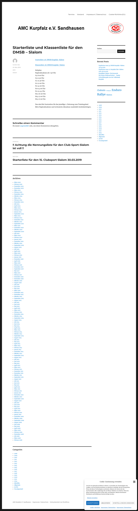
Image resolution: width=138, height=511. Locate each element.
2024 (15, 481)
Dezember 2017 (18, 267)
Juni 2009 (17, 424)
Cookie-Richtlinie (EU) (117, 14)
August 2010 (17, 401)
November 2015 (18, 294)
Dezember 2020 (19, 227)
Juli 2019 (16, 249)
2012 (15, 461)
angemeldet (24, 126)
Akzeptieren (92, 503)
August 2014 (17, 320)
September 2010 (19, 399)
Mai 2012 (17, 363)
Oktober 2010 (18, 397)
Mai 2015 (17, 306)
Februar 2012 (18, 369)
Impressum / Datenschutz (108, 507)
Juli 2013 (16, 340)
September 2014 (19, 318)
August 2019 (18, 247)
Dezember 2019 (18, 241)
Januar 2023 (17, 212)
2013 (15, 463)
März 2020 (17, 235)
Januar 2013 (17, 349)
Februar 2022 (18, 218)
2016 (15, 469)
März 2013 (17, 345)
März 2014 (17, 330)
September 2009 (19, 420)
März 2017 (17, 273)
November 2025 (19, 188)
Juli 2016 (16, 284)
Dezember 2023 (18, 202)
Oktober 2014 (18, 316)
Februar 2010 (18, 412)
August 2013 (17, 338)
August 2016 (18, 283)
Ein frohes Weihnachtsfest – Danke (109, 75)
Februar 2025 (18, 192)
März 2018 (17, 263)
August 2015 (17, 300)
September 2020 (19, 231)
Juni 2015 (17, 304)
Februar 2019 (18, 255)
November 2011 (18, 373)
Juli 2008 (16, 436)
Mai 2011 (16, 385)
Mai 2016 (17, 288)
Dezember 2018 (18, 259)
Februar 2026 (18, 184)
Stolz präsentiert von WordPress (59, 502)
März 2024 (17, 198)
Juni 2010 (17, 405)
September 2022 (19, 214)
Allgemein (17, 485)
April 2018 (17, 261)
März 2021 (17, 225)
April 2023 (17, 206)
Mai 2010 (17, 406)
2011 (15, 459)
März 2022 (17, 216)
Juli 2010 (16, 403)
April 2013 (17, 344)
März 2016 (17, 290)
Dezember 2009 (19, 416)
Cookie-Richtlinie (95, 507)
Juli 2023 (16, 204)
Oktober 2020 (18, 229)
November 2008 (19, 434)
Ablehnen (105, 503)
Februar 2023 (18, 210)
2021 (15, 479)
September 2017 (19, 269)
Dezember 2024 (19, 194)
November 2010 (18, 395)
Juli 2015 (16, 302)
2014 (15, 465)
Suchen (99, 48)
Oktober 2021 (18, 222)
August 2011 (17, 379)
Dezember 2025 (19, 186)
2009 (15, 455)
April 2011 (17, 387)
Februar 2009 (18, 432)
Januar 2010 (17, 414)
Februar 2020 (18, 237)
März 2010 (17, 410)
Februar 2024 (18, 200)
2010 (15, 457)
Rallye (101, 94)
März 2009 (17, 430)
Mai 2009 (17, 426)
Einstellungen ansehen (123, 503)
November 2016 (19, 279)
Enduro (116, 90)
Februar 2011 (18, 391)
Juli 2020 (16, 233)
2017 (15, 471)
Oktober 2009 (18, 418)
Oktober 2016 (18, 281)
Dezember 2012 (18, 351)
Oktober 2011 (18, 375)
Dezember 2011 (18, 371)
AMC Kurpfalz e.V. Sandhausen (22, 502)
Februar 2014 (18, 332)
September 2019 (19, 245)
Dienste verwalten (92, 498)
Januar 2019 (17, 257)
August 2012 (17, 357)
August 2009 (18, 422)
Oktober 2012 (18, 353)
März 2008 (17, 438)
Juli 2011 (16, 381)
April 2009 (17, 428)
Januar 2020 (17, 239)
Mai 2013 (16, 342)
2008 (15, 453)
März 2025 (17, 190)
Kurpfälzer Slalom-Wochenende (108, 73)
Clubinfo (101, 90)
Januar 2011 (17, 393)
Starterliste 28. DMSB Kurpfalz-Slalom (49, 60)
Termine (71, 14)
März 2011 (17, 389)
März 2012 (17, 367)
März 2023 (17, 208)
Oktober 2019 (18, 243)
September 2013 (19, 336)
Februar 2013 (18, 347)
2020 (15, 477)
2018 (15, 473)
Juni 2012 (17, 361)
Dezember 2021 (18, 220)
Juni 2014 (17, 324)
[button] (134, 482)
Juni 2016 (17, 286)
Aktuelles (17, 483)
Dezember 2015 (18, 292)
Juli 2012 (16, 359)
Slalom (15, 72)
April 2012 (17, 365)
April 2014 (17, 328)
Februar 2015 (18, 312)
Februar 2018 (18, 265)
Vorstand (80, 14)
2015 (15, 467)
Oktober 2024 (18, 196)
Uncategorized (18, 489)
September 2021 (19, 223)
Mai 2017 (17, 271)
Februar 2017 (18, 275)
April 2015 (17, 308)
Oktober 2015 (18, 296)
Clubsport (108, 90)
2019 (14, 70)
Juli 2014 (16, 322)
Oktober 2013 (18, 334)
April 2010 (17, 408)
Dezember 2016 (18, 277)
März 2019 (17, 253)
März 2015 (17, 310)
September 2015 (19, 298)
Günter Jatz (16, 64)
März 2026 (17, 182)
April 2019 (17, 251)
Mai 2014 (17, 326)
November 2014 (18, 314)
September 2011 (19, 377)
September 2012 (19, 355)
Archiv (16, 487)
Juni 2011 (17, 383)
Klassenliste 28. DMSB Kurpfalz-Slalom (50, 65)
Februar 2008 (18, 440)
